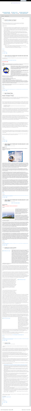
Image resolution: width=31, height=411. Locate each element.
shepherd (24, 243)
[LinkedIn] (5, 53)
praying (28, 338)
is (12, 243)
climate (25, 195)
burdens (17, 195)
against (15, 338)
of (18, 243)
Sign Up (27, 0)
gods (10, 243)
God (6, 195)
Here (7, 338)
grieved (23, 338)
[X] (3, 53)
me (26, 338)
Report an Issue (24, 409)
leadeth (14, 243)
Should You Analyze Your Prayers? (10, 20)
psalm (20, 243)
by (18, 338)
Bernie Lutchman (8, 56)
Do (6, 338)
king (25, 338)
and (9, 243)
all (14, 195)
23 (3, 243)
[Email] (6, 53)
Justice (10, 338)
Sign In (29, 0)
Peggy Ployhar (8, 248)
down (26, 195)
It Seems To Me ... (7, 343)
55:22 (3, 195)
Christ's (5, 338)
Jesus (10, 195)
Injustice (9, 338)
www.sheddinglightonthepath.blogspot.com (18, 334)
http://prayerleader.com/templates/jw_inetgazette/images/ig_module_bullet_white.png (15, 364)
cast (19, 195)
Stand (12, 338)
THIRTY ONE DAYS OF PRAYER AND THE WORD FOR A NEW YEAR (16, 55)
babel (15, 195)
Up (14, 338)
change (21, 195)
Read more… (3, 86)
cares (18, 195)
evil (21, 338)
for (27, 195)
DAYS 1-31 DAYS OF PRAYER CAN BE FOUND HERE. (9, 60)
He (6, 243)
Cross (5, 195)
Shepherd (12, 195)
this (27, 243)
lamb (13, 243)
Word (13, 195)
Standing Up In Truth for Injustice (10, 247)
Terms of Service (28, 409)
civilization (23, 195)
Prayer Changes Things (8, 93)
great (11, 243)
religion (21, 243)
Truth (13, 338)
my (17, 243)
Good (7, 195)
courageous (20, 338)
